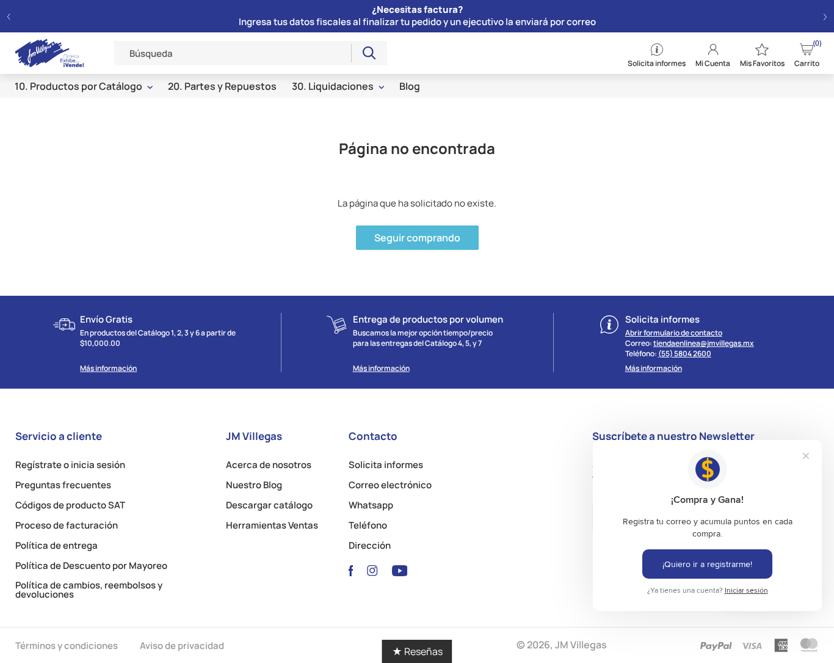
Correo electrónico (390, 484)
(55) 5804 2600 (684, 353)
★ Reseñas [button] (417, 651)
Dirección (370, 545)
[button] (9, 16)
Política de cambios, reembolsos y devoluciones (88, 590)
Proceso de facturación (66, 525)
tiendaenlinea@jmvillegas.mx (703, 343)
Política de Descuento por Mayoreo (91, 565)
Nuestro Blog (254, 484)
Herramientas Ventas (272, 525)
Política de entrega (56, 545)
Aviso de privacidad (182, 645)
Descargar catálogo (269, 505)
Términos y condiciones (66, 645)
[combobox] (233, 53)
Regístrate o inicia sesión (70, 464)
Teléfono (368, 525)
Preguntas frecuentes (63, 484)
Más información (108, 368)
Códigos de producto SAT (70, 505)
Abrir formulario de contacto (673, 333)
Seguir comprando (417, 237)
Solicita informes (386, 464)
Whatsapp (371, 505)
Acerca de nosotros (268, 464)
